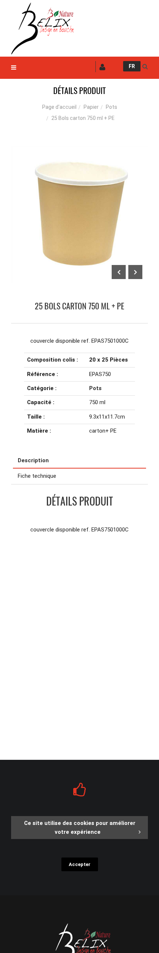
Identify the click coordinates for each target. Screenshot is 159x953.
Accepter (80, 864)
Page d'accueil (59, 107)
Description (33, 460)
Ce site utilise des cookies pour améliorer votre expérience (79, 827)
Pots (111, 107)
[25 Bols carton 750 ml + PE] (79, 151)
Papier (91, 107)
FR (132, 66)
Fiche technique (37, 476)
